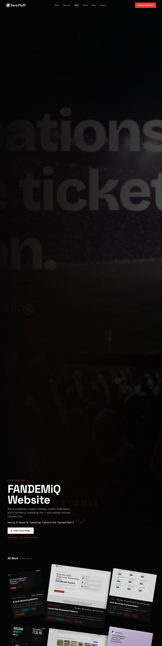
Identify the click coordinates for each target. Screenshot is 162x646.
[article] (27, 594)
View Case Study (20, 530)
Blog (94, 5)
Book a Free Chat (145, 5)
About (85, 5)
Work (76, 5)
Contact (103, 5)
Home (56, 5)
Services (66, 5)
